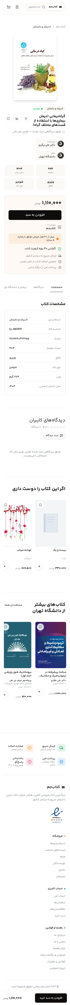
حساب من (59, 896)
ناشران (61, 870)
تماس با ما (59, 942)
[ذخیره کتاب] (8, 118)
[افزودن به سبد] (39, 566)
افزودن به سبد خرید (51, 998)
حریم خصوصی (57, 968)
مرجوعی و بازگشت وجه (52, 955)
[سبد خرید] (8, 7)
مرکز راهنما (59, 948)
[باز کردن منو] (17, 7)
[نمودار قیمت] (17, 118)
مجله (62, 857)
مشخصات (56, 287)
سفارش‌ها (59, 903)
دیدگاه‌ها (39, 287)
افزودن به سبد (35, 215)
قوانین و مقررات (56, 962)
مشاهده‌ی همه (13, 605)
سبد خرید (59, 916)
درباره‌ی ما (59, 935)
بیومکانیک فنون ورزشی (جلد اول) (17, 674)
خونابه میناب (24, 550)
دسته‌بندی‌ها (57, 843)
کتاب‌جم (60, 27)
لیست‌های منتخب (55, 850)
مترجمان (60, 877)
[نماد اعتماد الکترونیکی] (56, 815)
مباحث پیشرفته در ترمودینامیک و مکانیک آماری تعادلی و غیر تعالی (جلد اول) (52, 674)
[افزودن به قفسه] (26, 118)
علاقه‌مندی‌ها (57, 909)
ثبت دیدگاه (52, 435)
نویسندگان (59, 863)
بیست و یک (59, 550)
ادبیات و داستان (42, 27)
